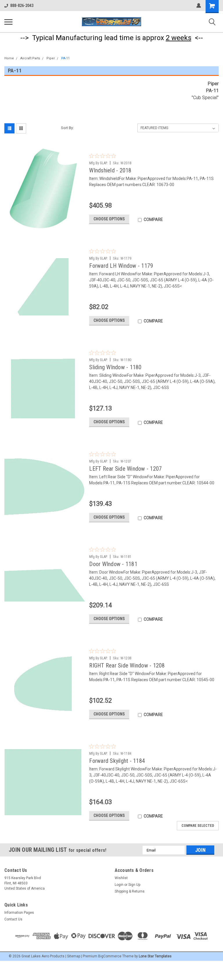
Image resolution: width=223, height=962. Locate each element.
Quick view (44, 224)
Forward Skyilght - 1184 (117, 760)
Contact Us (13, 919)
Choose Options (109, 219)
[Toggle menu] (8, 22)
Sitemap (73, 956)
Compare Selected (197, 826)
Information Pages (19, 913)
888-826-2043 (21, 5)
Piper (50, 58)
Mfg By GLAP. (98, 163)
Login (119, 885)
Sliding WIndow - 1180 (115, 367)
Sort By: (67, 128)
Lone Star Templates (155, 956)
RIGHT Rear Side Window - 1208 (127, 665)
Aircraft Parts (30, 58)
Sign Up (134, 885)
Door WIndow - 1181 (113, 564)
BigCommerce (109, 956)
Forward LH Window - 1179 (121, 265)
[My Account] (198, 5)
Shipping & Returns (130, 891)
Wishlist (121, 878)
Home (9, 58)
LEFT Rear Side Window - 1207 (125, 468)
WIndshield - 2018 (110, 170)
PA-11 (65, 58)
